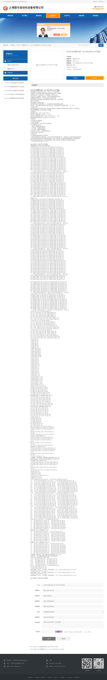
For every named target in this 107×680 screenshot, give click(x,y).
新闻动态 (39, 15)
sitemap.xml (70, 677)
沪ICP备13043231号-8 (59, 666)
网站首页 (10, 15)
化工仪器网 (58, 663)
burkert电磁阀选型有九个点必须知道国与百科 (16, 86)
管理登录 (76, 677)
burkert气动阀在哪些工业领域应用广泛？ (16, 83)
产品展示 (53, 15)
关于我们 (25, 15)
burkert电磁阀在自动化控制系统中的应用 (16, 98)
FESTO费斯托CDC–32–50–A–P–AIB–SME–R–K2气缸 (50, 649)
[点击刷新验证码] (59, 631)
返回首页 (95, 1)
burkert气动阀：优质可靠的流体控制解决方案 (16, 94)
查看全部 (10, 72)
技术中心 (67, 15)
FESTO (18, 45)
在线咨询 (81, 15)
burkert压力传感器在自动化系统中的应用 (16, 90)
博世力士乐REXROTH (13, 65)
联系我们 (101, 1)
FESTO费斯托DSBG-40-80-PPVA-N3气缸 (47, 646)
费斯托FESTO (25, 45)
